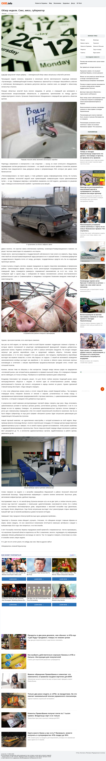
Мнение (4, 13)
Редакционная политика (98, 752)
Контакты (82, 752)
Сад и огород (97, 49)
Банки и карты (85, 43)
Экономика (57, 3)
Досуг (73, 3)
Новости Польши (98, 46)
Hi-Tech (79, 3)
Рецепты (83, 49)
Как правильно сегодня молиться (90, 67)
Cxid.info (4, 75)
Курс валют (96, 52)
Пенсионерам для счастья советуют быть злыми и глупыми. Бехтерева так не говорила (92, 117)
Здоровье (66, 3)
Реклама (88, 752)
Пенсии (83, 40)
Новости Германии (86, 46)
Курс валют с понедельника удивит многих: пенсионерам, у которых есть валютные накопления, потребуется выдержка (92, 354)
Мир (50, 3)
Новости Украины (41, 3)
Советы (83, 52)
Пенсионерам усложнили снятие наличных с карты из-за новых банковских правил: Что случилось (91, 124)
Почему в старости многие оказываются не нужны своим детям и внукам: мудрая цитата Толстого (92, 86)
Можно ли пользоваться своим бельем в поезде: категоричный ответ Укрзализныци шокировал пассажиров (92, 78)
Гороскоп (96, 43)
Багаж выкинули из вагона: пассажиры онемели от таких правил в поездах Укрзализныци (92, 109)
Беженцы (96, 40)
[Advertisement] (39, 620)
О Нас (77, 752)
